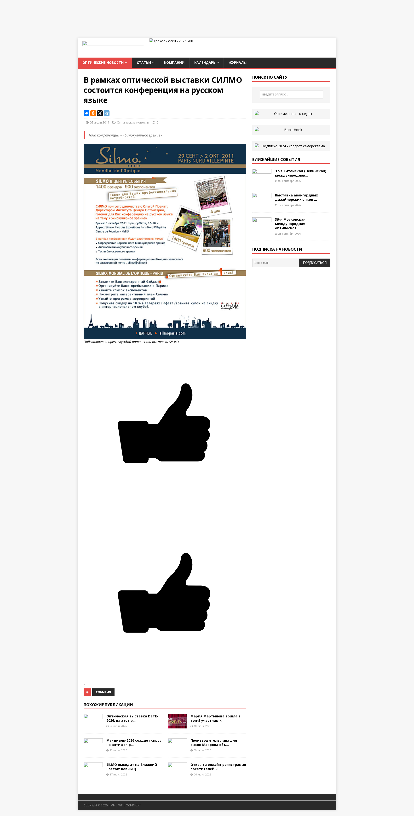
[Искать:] (291, 94)
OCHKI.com (133, 805)
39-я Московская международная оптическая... (290, 223)
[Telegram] (106, 113)
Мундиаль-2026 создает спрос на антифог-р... (133, 742)
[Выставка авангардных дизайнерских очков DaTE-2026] (261, 204)
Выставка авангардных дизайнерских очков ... (296, 197)
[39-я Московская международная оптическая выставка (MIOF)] (261, 228)
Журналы (238, 62)
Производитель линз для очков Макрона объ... (213, 742)
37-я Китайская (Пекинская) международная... (300, 173)
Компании (174, 62)
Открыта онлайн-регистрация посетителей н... (218, 766)
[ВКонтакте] (86, 113)
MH (113, 805)
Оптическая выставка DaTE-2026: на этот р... (132, 718)
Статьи (144, 62)
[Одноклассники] (93, 113)
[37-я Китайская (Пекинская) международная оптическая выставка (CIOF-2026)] (261, 180)
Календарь (204, 62)
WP (120, 805)
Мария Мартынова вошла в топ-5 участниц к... (215, 718)
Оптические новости (103, 62)
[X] (100, 113)
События (103, 692)
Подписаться (315, 263)
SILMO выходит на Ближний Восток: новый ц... (131, 766)
